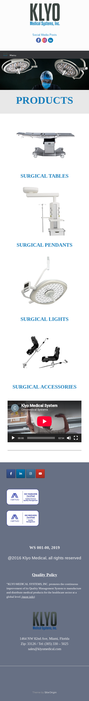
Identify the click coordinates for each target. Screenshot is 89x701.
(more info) (28, 596)
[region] (44, 74)
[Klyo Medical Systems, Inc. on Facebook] (10, 473)
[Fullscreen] (76, 438)
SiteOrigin (50, 692)
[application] (44, 421)
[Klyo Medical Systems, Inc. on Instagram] (30, 473)
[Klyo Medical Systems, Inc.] (44, 14)
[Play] (13, 438)
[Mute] (69, 438)
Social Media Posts (44, 34)
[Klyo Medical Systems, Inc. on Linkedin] (20, 473)
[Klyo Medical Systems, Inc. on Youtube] (40, 473)
